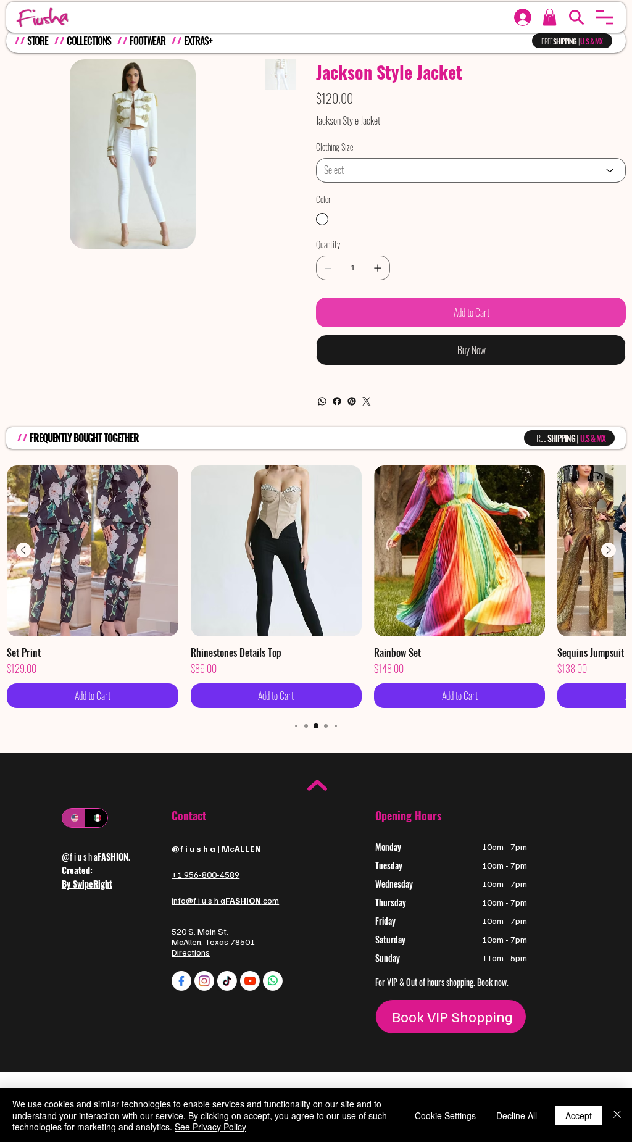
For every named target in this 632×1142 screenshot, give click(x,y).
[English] (73, 818)
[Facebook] (337, 401)
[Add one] (377, 268)
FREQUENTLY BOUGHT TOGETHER (84, 437)
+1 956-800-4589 (205, 874)
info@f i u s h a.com (225, 900)
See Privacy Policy (210, 1126)
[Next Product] (608, 550)
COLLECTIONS (89, 40)
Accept (578, 1115)
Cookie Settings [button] (445, 1115)
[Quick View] (92, 550)
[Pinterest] (352, 401)
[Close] (617, 1115)
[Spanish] (96, 818)
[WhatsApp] (322, 401)
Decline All (516, 1115)
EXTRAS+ (198, 40)
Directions (191, 952)
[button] (604, 17)
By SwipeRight (87, 883)
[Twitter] (366, 401)
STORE (37, 40)
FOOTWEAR (147, 40)
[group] (316, 587)
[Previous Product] (23, 550)
